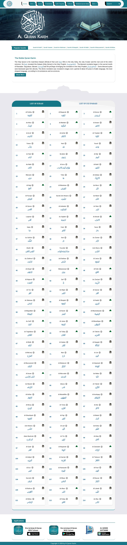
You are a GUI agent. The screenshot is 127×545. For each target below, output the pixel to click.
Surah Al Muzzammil (97, 47)
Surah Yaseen (48, 47)
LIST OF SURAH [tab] (36, 103)
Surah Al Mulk (84, 47)
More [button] (94, 4)
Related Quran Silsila (82, 4)
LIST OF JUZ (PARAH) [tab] (88, 103)
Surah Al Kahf (37, 47)
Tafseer (70, 4)
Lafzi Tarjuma (60, 4)
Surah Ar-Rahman (60, 47)
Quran (40, 4)
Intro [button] (32, 4)
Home (25, 4)
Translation (48, 4)
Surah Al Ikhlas (110, 47)
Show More (20, 75)
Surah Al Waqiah (72, 47)
